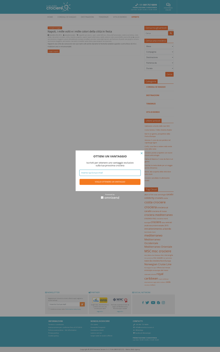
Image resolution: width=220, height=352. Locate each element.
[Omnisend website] (110, 196)
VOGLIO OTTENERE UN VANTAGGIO (110, 182)
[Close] (141, 153)
